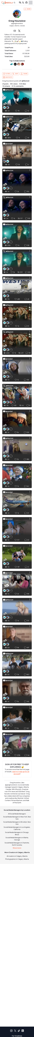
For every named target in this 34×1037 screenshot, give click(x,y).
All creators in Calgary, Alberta (17, 856)
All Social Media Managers (17, 814)
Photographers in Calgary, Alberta (17, 859)
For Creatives (17, 1036)
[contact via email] (15, 31)
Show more (17, 848)
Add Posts (8, 77)
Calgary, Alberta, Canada (17, 26)
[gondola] (7, 2)
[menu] (29, 89)
